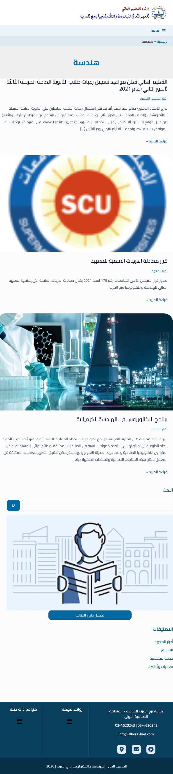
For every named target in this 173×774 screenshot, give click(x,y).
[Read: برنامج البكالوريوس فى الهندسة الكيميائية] (86, 361)
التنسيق (145, 98)
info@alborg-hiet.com (136, 734)
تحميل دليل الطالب (89, 615)
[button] (69, 721)
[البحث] (13, 505)
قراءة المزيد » (156, 141)
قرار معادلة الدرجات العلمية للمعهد (129, 261)
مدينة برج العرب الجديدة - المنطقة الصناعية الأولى (136, 714)
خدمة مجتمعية (161, 658)
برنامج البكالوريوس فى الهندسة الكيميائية (122, 419)
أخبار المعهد (159, 98)
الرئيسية (162, 41)
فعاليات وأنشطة (160, 666)
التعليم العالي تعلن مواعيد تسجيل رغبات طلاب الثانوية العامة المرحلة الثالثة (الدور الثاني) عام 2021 (87, 85)
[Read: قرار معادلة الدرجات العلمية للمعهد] (86, 203)
